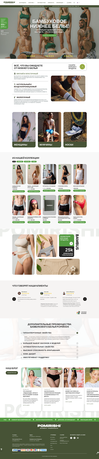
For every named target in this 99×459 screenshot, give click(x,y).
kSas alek (46, 291)
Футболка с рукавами (49, 186)
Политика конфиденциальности (64, 441)
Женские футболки (78, 186)
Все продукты (22, 2)
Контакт (52, 449)
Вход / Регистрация (63, 443)
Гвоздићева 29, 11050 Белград (35, 436)
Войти (69, 2)
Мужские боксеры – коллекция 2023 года (64, 217)
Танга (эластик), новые (78, 217)
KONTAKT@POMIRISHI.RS (16, 440)
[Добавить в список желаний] (14, 168)
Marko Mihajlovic (70, 291)
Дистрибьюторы (53, 443)
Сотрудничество (53, 441)
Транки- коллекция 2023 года (18, 217)
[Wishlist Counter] (74, 2)
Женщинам (20, 161)
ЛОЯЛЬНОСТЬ (51, 2)
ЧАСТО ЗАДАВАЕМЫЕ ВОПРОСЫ (63, 438)
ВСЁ (14, 161)
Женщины (20, 144)
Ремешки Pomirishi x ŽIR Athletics (34, 217)
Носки (69, 144)
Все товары (52, 437)
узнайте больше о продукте (72, 66)
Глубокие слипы (63, 186)
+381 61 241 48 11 (15, 436)
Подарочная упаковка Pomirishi (49, 217)
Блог (51, 445)
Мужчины (46, 144)
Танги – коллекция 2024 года (33, 186)
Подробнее (46, 222)
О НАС (51, 447)
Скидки (33, 161)
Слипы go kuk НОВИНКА (16, 186)
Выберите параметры (18, 191)
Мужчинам (27, 161)
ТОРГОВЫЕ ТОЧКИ (41, 2)
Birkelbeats (24, 291)
